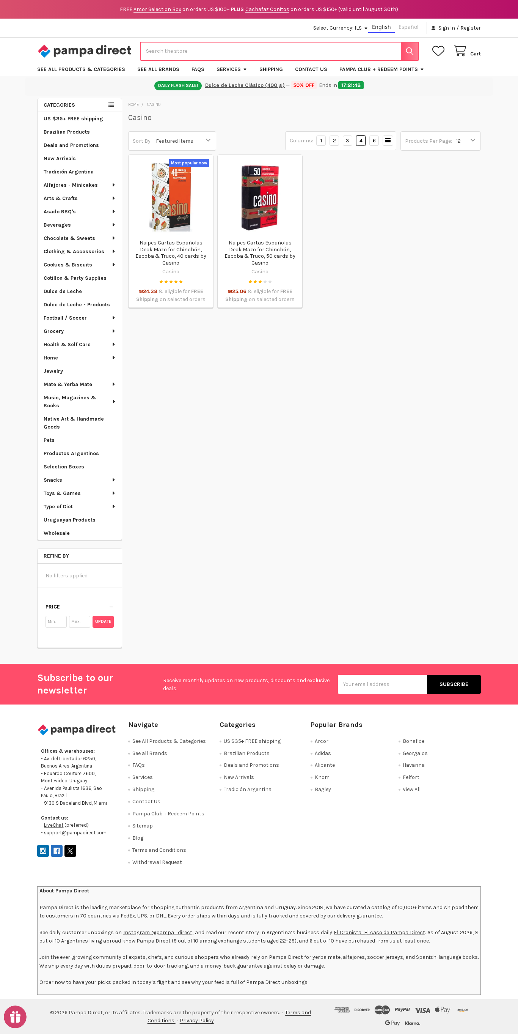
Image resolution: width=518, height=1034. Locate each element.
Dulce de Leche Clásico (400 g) (245, 85)
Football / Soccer (65, 318)
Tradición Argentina (69, 172)
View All (412, 789)
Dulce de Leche (63, 291)
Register (470, 28)
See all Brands (158, 69)
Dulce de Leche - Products (77, 304)
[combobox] (279, 51)
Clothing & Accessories (74, 251)
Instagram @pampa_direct (157, 932)
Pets (49, 440)
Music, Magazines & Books (70, 401)
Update (103, 621)
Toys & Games (62, 493)
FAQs (198, 69)
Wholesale (57, 533)
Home (51, 358)
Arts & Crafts (61, 198)
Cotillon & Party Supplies (75, 278)
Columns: (301, 140)
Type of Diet (58, 506)
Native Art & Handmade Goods (74, 423)
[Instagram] (43, 851)
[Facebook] (57, 851)
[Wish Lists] (440, 51)
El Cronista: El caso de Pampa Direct (379, 932)
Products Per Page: (428, 141)
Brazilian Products (67, 132)
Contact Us (311, 69)
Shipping (271, 69)
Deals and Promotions (71, 145)
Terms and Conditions (159, 850)
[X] (70, 851)
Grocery (54, 331)
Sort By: (142, 141)
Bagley (323, 789)
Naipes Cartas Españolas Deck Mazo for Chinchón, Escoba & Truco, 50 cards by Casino (259, 253)
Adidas (323, 753)
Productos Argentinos (71, 453)
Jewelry (53, 371)
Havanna (414, 765)
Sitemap (142, 826)
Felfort (411, 777)
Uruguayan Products (70, 520)
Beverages (57, 225)
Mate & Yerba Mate (68, 384)
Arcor (321, 741)
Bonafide (413, 741)
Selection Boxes (64, 466)
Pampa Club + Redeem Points (378, 69)
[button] (80, 607)
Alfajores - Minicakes (71, 185)
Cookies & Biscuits (68, 265)
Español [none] (409, 26)
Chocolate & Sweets (69, 238)
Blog (137, 838)
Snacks (53, 480)
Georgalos (415, 753)
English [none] (381, 26)
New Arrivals (60, 158)
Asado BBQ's (60, 211)
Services (229, 69)
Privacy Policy (197, 1020)
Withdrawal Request (157, 862)
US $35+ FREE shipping (73, 118)
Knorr (322, 777)
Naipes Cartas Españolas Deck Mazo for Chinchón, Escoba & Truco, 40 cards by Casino (170, 253)
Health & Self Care (67, 344)
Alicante (325, 765)
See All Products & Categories (81, 69)
